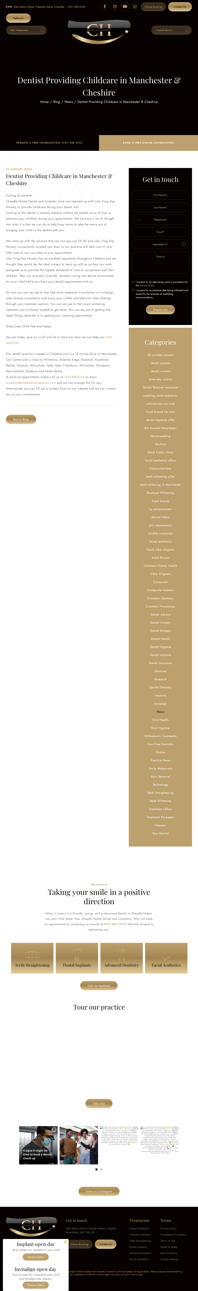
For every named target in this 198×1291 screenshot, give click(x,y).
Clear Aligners (160, 574)
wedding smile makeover (160, 395)
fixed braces (160, 501)
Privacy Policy (147, 285)
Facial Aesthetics (138, 1259)
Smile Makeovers (160, 768)
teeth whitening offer (160, 476)
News (69, 101)
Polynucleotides (160, 468)
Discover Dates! (35, 1257)
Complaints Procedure (173, 1234)
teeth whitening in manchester (160, 484)
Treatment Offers (160, 809)
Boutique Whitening (160, 493)
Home (44, 101)
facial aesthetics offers (160, 460)
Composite (160, 582)
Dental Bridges (160, 630)
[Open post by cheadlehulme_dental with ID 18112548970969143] (159, 1145)
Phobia (160, 752)
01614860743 (75, 377)
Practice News (160, 760)
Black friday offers (160, 452)
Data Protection (169, 1253)
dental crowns (160, 371)
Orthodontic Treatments (160, 736)
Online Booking (153, 7)
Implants (160, 695)
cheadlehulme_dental (38, 1129)
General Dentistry (139, 1228)
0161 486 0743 (76, 7)
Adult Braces (160, 557)
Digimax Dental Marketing (170, 1271)
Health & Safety (169, 1247)
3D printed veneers (160, 355)
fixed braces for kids (160, 412)
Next (183, 1053)
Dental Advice (160, 614)
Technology (160, 784)
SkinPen (160, 444)
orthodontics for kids (160, 403)
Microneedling (160, 436)
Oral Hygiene (160, 728)
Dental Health (160, 639)
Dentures (160, 671)
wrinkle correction (160, 533)
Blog (56, 101)
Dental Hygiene (160, 647)
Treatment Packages (160, 817)
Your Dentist (160, 833)
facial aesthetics (160, 541)
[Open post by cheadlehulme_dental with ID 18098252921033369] (38, 1145)
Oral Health (160, 720)
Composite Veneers (160, 590)
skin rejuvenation (160, 525)
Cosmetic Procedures (160, 606)
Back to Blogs (21, 419)
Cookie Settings (169, 1259)
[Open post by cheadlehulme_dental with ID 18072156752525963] (79, 1145)
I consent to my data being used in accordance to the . (162, 283)
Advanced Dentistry (140, 1253)
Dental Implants (160, 655)
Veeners (160, 825)
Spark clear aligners (160, 549)
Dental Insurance (160, 663)
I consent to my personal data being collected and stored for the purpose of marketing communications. (162, 294)
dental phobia (160, 363)
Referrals (18, 18)
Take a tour (99, 1103)
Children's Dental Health (160, 566)
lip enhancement (160, 509)
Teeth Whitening (160, 801)
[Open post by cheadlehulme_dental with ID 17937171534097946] (119, 1145)
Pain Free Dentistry (160, 744)
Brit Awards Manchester (160, 428)
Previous (14, 1053)
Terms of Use (167, 1241)
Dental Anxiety (160, 622)
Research (160, 679)
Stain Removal (160, 776)
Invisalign (160, 703)
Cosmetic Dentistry (160, 598)
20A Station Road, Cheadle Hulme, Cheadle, (39, 7)
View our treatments (99, 986)
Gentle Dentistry (160, 687)
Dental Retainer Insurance (160, 387)
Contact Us (180, 7)
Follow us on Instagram (99, 1191)
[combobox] (136, 219)
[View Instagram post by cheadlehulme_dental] (54, 1160)
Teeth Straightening (160, 792)
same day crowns (160, 379)
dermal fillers (160, 517)
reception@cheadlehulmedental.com (31, 382)
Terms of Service (131, 1274)
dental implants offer (160, 420)
